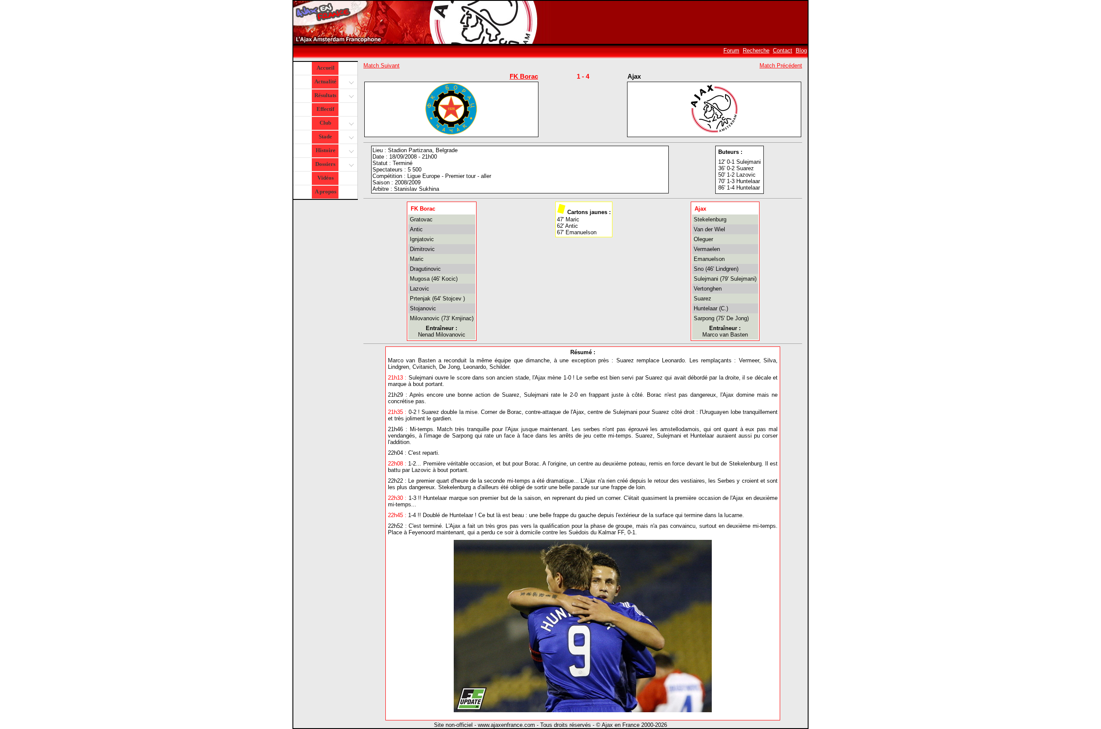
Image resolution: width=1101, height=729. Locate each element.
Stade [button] (325, 136)
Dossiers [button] (325, 164)
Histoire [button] (325, 150)
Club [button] (325, 122)
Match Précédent (781, 65)
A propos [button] (325, 191)
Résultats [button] (325, 95)
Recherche (756, 50)
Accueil (326, 67)
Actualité (325, 81)
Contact (782, 50)
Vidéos (325, 178)
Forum (731, 50)
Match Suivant (381, 65)
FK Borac (524, 76)
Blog (801, 50)
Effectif (325, 109)
